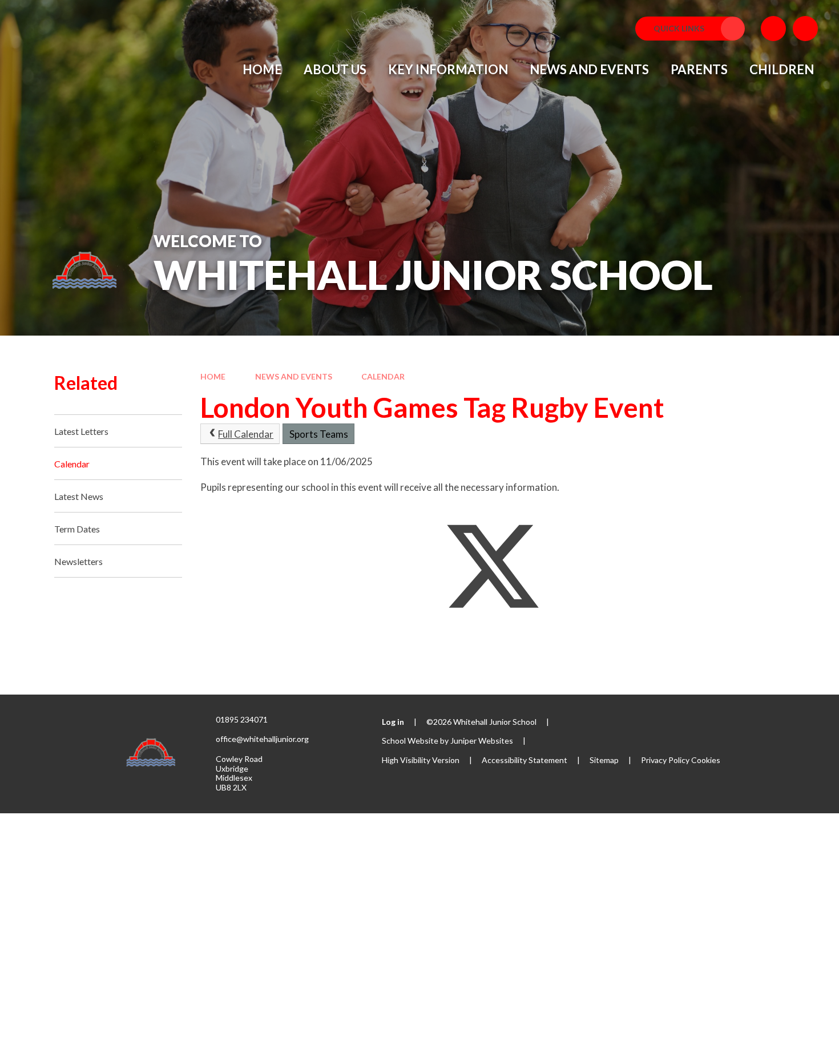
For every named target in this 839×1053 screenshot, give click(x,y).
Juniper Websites (481, 740)
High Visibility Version (420, 760)
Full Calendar (245, 434)
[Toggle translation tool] (773, 28)
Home (212, 376)
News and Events (293, 376)
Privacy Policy (665, 760)
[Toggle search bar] (805, 28)
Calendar (383, 376)
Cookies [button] (705, 760)
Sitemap (604, 760)
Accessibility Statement (524, 760)
